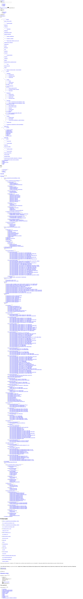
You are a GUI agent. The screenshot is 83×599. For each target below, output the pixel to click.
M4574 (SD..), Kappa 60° (14, 199)
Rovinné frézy (10, 243)
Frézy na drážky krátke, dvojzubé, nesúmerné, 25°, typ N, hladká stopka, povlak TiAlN (23, 325)
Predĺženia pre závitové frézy (10, 238)
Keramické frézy (10, 484)
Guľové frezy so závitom (12, 232)
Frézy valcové (10, 424)
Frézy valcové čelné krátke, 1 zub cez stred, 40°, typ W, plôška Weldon (21, 367)
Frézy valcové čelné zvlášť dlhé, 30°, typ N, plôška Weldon (19, 348)
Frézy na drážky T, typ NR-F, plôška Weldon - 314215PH (19, 419)
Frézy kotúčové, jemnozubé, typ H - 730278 (15, 308)
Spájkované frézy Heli (13, 488)
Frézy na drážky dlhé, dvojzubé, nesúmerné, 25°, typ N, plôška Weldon (21, 318)
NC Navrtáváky (6, 461)
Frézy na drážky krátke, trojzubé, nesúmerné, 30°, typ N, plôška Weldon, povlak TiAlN (23, 328)
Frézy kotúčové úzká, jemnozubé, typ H (14, 309)
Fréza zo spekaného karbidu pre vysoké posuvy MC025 (18, 506)
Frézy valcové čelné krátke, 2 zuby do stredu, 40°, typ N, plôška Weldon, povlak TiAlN (23, 368)
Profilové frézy (10, 193)
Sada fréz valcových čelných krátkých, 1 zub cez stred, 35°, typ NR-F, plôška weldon (19, 287)
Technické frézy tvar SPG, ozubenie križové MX (13, 299)
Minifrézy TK (10, 276)
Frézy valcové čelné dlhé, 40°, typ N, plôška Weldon (18, 345)
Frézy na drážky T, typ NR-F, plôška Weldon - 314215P (18, 418)
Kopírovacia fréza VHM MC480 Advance (16, 497)
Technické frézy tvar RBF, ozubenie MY (12, 301)
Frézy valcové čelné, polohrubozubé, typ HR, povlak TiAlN (19, 427)
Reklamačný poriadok (5, 591)
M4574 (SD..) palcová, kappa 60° (15, 196)
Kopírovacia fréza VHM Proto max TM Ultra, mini (18, 499)
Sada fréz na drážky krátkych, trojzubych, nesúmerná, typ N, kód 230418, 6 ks (18, 285)
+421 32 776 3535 (3, 7)
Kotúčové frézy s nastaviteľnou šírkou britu (16, 210)
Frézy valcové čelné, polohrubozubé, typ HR (17, 438)
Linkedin (3, 5)
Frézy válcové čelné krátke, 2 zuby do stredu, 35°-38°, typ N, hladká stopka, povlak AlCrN (24, 270)
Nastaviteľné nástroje (13, 182)
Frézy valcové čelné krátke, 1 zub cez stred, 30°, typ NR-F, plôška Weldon (21, 357)
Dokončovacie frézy (13, 480)
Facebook (3, 4)
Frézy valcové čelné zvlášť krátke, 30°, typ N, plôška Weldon (19, 351)
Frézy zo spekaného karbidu (10, 490)
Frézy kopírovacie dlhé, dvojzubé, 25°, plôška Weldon (18, 379)
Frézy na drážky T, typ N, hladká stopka (16, 415)
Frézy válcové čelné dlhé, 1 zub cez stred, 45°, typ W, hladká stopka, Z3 (21, 254)
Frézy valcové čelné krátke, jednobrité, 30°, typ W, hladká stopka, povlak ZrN (22, 364)
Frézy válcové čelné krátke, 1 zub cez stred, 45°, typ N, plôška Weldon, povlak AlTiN (23, 269)
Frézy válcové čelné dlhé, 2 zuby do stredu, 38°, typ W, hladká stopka (20, 256)
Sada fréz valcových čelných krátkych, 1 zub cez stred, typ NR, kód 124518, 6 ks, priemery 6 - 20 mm (21, 289)
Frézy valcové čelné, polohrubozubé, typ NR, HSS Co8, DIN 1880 (20, 436)
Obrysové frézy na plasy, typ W (11, 280)
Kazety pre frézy (10, 223)
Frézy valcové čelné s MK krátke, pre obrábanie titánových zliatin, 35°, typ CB (22, 460)
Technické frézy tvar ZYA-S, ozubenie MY (12, 296)
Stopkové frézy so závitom (12, 234)
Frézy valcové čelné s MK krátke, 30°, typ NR (17, 458)
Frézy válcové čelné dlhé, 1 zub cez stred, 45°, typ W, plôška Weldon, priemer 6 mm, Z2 (23, 258)
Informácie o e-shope (4, 573)
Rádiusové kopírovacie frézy (12, 466)
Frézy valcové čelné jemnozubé (13, 439)
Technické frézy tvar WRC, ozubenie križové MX (13, 297)
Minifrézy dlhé (10, 386)
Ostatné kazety (12, 226)
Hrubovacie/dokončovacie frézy (15, 481)
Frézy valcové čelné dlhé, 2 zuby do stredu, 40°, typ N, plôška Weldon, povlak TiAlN (23, 333)
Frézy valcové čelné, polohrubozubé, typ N (16, 428)
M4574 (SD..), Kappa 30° (14, 198)
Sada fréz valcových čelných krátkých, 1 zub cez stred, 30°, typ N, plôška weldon (18, 288)
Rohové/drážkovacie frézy (12, 479)
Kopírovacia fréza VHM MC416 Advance (16, 496)
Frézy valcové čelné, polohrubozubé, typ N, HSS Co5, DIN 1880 (20, 430)
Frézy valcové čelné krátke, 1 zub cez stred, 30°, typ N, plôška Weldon (20, 371)
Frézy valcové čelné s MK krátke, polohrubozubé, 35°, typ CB (19, 457)
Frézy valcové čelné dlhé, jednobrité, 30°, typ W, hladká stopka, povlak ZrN (21, 334)
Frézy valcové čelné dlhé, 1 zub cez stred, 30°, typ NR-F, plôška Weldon (21, 341)
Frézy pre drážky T (11, 446)
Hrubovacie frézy (12, 514)
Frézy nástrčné (8, 420)
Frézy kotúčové (8, 305)
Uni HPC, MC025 (13, 474)
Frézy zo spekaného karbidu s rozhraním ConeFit (13, 464)
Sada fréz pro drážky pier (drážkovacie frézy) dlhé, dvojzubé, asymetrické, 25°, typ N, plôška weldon (21, 284)
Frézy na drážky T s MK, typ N (15, 447)
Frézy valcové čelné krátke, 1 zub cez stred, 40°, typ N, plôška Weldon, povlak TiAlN (23, 365)
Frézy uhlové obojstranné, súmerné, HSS (14, 399)
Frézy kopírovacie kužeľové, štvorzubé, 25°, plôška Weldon (19, 385)
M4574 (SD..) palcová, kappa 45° (15, 197)
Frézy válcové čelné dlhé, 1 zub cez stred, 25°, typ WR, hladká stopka (20, 252)
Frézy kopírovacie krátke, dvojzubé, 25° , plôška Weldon (18, 382)
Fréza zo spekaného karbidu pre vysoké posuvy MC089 (18, 507)
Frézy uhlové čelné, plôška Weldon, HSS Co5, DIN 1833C (19, 409)
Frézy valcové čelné (9, 312)
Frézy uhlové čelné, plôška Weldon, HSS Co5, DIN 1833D (19, 411)
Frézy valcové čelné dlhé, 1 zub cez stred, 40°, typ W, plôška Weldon (20, 336)
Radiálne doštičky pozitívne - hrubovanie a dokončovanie (18, 220)
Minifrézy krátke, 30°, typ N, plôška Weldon (16, 390)
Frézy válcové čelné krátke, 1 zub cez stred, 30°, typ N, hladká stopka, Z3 (21, 273)
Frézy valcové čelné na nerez (12, 374)
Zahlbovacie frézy (11, 236)
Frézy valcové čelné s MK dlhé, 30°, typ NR (17, 453)
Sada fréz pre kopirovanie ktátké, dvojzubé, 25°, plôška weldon (15, 286)
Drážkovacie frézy (11, 206)
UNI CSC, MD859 (13, 469)
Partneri (3, 595)
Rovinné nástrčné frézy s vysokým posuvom (16, 246)
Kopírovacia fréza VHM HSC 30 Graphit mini (17, 493)
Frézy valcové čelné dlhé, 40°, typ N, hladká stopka (18, 344)
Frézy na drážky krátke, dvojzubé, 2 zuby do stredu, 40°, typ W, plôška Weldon (22, 330)
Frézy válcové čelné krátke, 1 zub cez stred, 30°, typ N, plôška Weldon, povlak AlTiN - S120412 (24, 266)
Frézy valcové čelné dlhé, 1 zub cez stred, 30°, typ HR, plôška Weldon (20, 342)
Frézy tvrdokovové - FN (8, 247)
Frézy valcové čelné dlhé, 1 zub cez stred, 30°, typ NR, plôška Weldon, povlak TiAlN (23, 340)
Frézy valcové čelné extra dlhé (12, 347)
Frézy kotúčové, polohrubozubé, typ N (14, 306)
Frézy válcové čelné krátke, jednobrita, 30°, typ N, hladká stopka (20, 261)
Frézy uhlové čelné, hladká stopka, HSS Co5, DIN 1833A (19, 408)
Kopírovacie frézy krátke (12, 381)
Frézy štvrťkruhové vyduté (12, 412)
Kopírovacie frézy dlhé (11, 378)
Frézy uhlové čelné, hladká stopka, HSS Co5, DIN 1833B (19, 410)
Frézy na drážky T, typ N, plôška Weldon (16, 416)
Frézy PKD (10, 487)
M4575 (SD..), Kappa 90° (14, 201)
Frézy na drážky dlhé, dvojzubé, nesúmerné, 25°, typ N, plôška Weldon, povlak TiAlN (23, 319)
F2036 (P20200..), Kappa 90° (14, 194)
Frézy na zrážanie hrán (13, 510)
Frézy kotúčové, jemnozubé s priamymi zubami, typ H (16, 311)
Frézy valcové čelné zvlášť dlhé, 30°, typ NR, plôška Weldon (19, 349)
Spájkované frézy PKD (13, 489)
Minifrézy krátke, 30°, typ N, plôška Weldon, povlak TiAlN (19, 391)
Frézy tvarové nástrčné (9, 392)
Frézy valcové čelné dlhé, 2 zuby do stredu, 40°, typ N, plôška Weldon (20, 346)
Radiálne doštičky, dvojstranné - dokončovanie (17, 214)
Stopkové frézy (8, 229)
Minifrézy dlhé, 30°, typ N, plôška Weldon (16, 387)
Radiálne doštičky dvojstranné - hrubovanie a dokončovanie (19, 213)
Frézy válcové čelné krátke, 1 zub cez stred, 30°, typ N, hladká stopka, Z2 (21, 271)
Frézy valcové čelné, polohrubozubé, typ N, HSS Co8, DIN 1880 (20, 432)
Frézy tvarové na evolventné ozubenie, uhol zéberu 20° (16, 401)
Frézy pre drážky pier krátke (12, 323)
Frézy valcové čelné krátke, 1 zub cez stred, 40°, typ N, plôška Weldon (20, 363)
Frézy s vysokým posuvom (12, 470)
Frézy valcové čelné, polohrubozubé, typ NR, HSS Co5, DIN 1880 (20, 434)
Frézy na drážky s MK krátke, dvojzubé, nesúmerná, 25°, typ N (19, 445)
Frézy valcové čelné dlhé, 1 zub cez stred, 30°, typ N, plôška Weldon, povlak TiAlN (22, 338)
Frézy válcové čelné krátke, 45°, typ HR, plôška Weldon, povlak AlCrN (21, 264)
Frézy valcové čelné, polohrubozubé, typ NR (17, 429)
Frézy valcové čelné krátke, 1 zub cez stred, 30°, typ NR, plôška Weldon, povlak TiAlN (23, 356)
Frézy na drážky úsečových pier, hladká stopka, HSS (18, 406)
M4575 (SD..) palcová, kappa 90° (15, 200)
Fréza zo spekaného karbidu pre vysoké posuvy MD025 (18, 508)
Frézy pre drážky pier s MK (12, 444)
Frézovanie (2, 173)
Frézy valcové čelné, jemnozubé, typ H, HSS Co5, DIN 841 (19, 441)
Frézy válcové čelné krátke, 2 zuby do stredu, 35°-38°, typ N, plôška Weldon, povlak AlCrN (24, 272)
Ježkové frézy (12, 204)
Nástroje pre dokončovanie (14, 183)
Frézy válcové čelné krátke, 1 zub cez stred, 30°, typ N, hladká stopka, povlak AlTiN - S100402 (24, 274)
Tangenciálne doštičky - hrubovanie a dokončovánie (18, 217)
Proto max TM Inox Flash (14, 472)
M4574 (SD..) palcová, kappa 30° (15, 195)
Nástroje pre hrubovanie (13, 188)
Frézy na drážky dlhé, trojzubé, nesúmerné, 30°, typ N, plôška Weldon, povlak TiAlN (23, 321)
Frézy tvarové (8, 402)
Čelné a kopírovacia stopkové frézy (13, 233)
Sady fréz (5, 281)
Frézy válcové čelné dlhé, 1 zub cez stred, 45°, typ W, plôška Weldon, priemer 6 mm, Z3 (23, 255)
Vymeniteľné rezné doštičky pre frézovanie (12, 211)
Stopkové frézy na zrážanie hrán (13, 230)
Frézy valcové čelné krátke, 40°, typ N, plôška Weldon (18, 361)
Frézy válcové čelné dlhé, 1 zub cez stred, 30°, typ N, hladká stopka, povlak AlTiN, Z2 (23, 262)
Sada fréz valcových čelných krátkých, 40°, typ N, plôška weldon (16, 291)
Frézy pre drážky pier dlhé (12, 317)
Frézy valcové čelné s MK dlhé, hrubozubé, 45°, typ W (18, 451)
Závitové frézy (8, 237)
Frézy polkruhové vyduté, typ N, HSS (14, 395)
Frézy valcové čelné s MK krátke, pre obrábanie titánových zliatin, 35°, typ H (21, 459)
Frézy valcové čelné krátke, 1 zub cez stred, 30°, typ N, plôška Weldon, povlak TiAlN (23, 372)
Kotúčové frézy (10, 242)
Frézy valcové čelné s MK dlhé (13, 448)
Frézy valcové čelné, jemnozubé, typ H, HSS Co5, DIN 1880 (19, 440)
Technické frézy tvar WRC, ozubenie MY (12, 298)
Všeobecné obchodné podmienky (7, 590)
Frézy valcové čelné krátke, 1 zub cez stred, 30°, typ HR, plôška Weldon (21, 358)
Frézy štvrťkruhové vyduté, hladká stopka (16, 413)
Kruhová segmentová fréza (12, 468)
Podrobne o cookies (5, 592)
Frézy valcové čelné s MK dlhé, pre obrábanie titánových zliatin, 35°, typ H (21, 449)
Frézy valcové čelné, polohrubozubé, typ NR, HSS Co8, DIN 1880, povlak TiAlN (22, 437)
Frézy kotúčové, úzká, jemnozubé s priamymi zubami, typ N (17, 310)
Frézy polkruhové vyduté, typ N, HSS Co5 (14, 396)
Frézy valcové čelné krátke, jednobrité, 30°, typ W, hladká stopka (20, 362)
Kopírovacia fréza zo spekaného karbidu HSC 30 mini (18, 494)
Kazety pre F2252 (12, 225)
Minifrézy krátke (10, 389)
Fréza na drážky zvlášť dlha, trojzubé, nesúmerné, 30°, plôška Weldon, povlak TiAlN (23, 315)
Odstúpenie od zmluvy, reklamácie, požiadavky (9, 597)
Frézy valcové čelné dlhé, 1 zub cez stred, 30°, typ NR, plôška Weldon (20, 339)
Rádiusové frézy (12, 511)
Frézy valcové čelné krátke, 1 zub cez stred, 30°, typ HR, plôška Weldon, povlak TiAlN (23, 359)
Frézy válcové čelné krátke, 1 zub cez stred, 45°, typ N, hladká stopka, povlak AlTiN (23, 268)
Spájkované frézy (8, 483)
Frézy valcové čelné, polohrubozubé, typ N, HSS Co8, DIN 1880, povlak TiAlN (22, 433)
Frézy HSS (6, 302)
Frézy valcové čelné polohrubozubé (13, 426)
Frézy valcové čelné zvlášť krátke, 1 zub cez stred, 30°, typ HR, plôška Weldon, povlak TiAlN (24, 354)
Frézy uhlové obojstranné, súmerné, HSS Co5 (15, 400)
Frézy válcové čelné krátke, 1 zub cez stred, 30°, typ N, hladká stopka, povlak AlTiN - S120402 (24, 265)
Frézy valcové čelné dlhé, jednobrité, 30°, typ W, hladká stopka (19, 332)
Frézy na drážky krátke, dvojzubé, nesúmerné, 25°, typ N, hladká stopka (21, 324)
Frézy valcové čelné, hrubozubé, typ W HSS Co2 (17, 422)
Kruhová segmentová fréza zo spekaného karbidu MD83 (18, 502)
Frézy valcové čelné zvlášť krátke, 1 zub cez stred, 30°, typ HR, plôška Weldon (22, 353)
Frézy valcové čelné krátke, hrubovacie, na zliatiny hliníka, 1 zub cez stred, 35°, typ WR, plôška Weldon (26, 369)
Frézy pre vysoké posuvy (12, 190)
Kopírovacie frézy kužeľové (12, 384)
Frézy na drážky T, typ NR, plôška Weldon (16, 417)
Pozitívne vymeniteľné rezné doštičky (14, 219)
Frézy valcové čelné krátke (12, 355)
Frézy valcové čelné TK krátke (12, 260)
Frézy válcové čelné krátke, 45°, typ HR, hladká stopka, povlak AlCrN (20, 263)
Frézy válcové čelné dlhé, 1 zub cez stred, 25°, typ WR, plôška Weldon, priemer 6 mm (23, 253)
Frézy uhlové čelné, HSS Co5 (12, 398)
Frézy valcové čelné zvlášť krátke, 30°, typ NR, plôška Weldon (19, 352)
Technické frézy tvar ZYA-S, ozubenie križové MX (14, 295)
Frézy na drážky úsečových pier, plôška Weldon (17, 405)
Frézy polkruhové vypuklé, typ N (13, 393)
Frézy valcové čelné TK (9, 250)
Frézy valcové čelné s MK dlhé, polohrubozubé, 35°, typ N (19, 452)
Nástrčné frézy (8, 241)
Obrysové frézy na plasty (8, 277)
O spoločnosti (4, 589)
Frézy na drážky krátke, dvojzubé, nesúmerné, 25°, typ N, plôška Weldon (21, 326)
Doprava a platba (4, 593)
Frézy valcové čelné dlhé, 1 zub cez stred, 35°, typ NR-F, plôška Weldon (21, 335)
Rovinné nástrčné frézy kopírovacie (15, 245)
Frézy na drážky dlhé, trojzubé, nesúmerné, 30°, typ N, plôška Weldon (20, 320)
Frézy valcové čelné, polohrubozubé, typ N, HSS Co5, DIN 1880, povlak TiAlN (22, 431)
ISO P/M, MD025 (13, 471)
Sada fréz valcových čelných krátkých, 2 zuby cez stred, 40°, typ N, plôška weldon (18, 292)
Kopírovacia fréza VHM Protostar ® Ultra (16, 500)
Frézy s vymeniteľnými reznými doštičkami (12, 180)
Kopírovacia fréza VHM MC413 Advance (16, 495)
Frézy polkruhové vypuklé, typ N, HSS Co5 (15, 394)
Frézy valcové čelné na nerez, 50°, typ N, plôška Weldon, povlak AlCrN (21, 375)
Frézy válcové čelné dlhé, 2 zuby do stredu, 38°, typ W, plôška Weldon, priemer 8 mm (23, 257)
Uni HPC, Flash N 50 (13, 473)
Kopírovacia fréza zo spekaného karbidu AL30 (17, 492)
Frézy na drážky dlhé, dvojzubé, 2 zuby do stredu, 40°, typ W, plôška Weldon (22, 322)
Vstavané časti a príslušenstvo (10, 222)
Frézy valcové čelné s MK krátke (13, 455)
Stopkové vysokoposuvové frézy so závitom (14, 235)
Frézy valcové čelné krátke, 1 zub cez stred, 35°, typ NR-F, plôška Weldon (21, 366)
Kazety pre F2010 (12, 224)
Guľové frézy (10, 231)
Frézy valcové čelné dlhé (12, 331)
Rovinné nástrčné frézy (13, 244)
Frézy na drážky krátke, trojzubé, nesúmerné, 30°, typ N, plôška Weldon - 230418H (22, 329)
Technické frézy (6, 293)
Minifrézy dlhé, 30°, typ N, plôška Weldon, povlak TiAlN (19, 388)
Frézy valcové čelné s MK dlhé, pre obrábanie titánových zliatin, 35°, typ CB (21, 450)
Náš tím (3, 594)
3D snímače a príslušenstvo (8, 516)
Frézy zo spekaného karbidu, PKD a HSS (10, 462)
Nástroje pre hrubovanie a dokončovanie (16, 184)
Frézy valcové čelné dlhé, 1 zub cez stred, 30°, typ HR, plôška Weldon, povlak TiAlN (23, 343)
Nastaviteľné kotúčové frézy (14, 207)
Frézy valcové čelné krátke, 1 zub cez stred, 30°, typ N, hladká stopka (20, 370)
